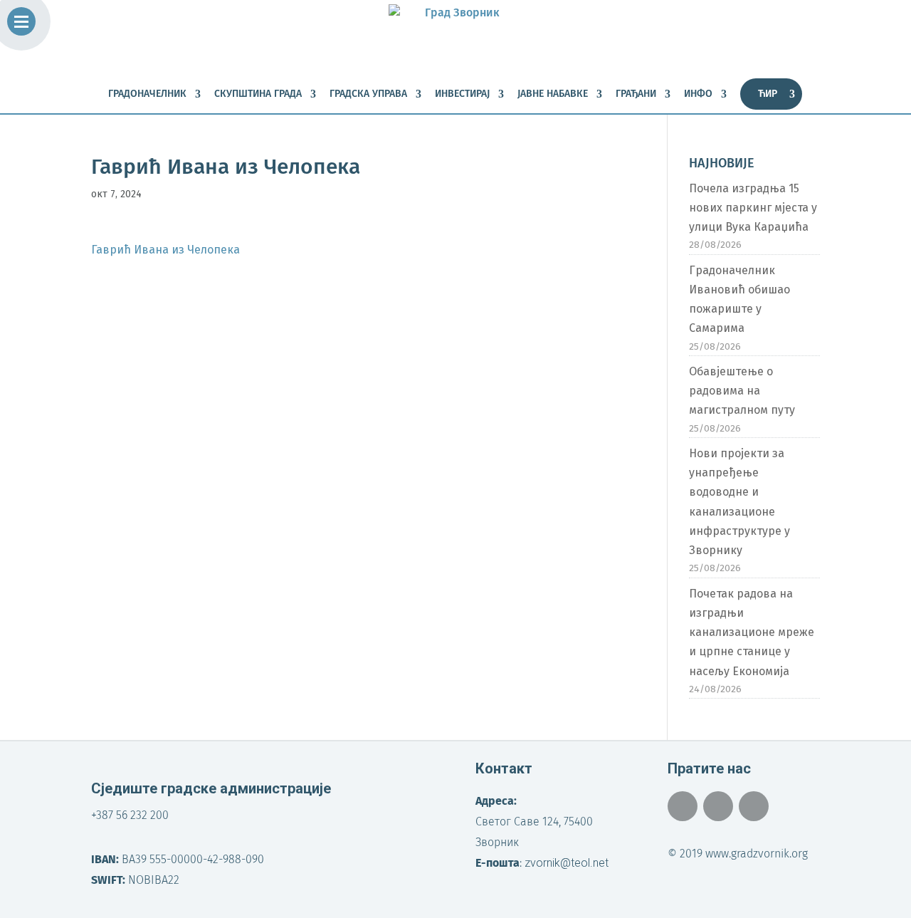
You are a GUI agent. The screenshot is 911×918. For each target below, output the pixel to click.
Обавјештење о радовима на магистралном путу (742, 391)
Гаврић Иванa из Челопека (165, 249)
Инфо (698, 94)
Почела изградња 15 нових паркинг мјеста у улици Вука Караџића (753, 208)
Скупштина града (258, 94)
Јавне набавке (552, 94)
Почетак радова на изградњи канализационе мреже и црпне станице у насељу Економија (751, 632)
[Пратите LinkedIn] (754, 806)
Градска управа (368, 94)
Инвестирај (462, 94)
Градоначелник (147, 94)
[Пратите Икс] (718, 806)
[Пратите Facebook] (682, 806)
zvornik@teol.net (567, 863)
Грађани (636, 94)
